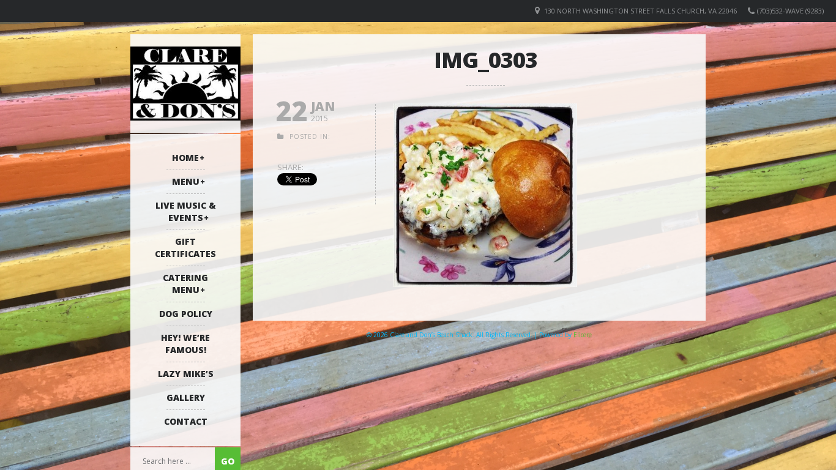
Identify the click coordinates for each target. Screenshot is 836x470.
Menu (186, 181)
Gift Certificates (185, 247)
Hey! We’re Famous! (185, 344)
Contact (185, 421)
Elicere (582, 334)
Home (185, 157)
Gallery (185, 397)
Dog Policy (185, 313)
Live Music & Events (185, 211)
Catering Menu (185, 284)
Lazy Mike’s (186, 373)
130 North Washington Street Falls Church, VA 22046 (640, 10)
